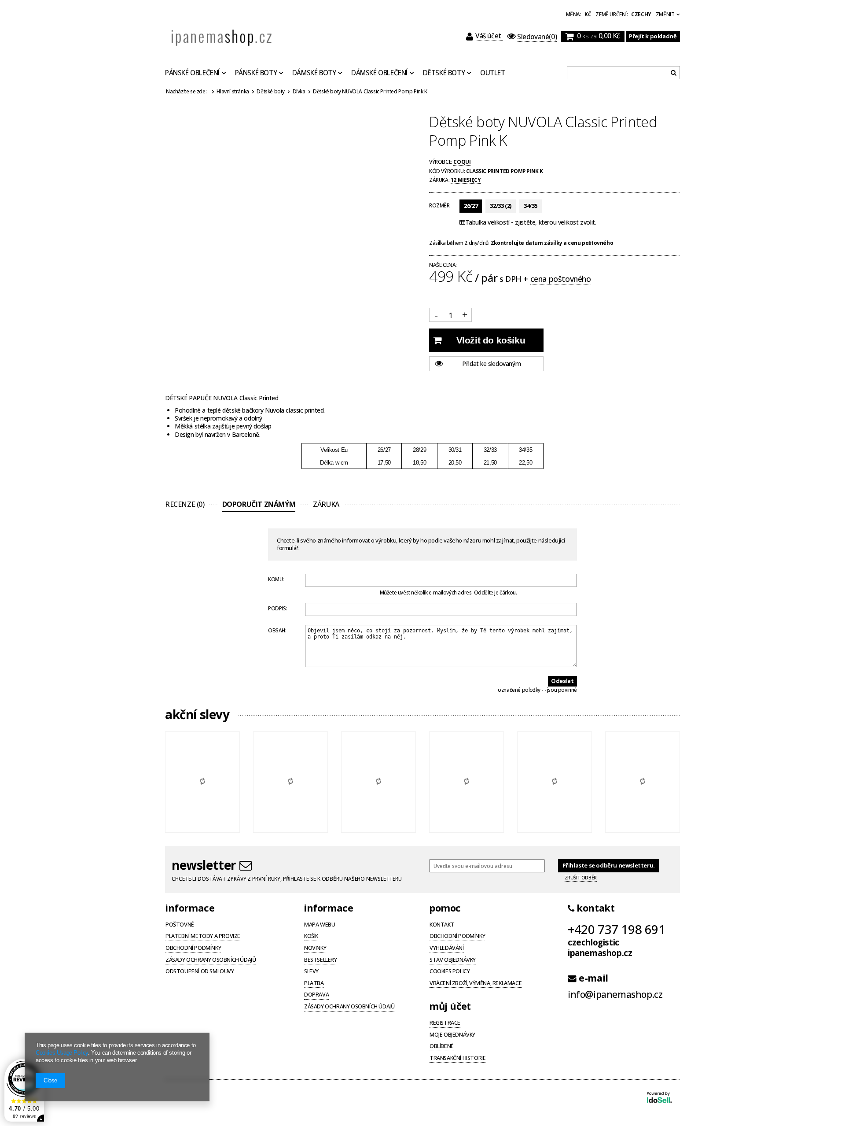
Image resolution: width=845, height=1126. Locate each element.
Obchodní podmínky (193, 948)
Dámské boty (314, 73)
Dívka (299, 91)
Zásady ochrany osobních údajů (210, 960)
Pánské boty (256, 73)
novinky (315, 948)
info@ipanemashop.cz (615, 994)
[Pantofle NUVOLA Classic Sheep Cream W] (290, 782)
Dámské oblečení (379, 73)
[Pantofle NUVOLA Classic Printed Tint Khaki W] (642, 782)
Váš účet (489, 36)
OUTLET (492, 73)
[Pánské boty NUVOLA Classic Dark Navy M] (378, 782)
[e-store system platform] (659, 1098)
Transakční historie (457, 1059)
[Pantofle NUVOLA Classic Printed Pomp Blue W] (202, 782)
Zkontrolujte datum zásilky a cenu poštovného (552, 242)
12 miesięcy (466, 179)
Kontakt (442, 925)
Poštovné (179, 925)
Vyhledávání (447, 948)
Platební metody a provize (202, 937)
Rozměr (439, 205)
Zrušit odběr (581, 878)
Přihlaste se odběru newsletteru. (608, 865)
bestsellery (320, 960)
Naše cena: (443, 265)
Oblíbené (442, 1047)
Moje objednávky (452, 1035)
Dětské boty (444, 73)
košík (311, 937)
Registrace (445, 1023)
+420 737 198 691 (616, 929)
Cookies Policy (450, 972)
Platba (314, 984)
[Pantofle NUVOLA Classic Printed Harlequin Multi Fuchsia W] (554, 782)
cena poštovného (560, 278)
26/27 (471, 206)
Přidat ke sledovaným (491, 363)
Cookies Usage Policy (62, 1052)
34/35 (530, 206)
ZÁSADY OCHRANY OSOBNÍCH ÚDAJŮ (349, 1007)
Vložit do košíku (490, 340)
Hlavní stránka (233, 91)
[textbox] (623, 72)
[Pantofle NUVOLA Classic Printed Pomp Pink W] (466, 782)
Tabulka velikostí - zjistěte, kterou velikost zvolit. (530, 222)
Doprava (316, 995)
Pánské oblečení (192, 73)
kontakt (594, 908)
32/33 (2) (500, 206)
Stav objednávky (453, 960)
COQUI (461, 161)
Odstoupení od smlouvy (199, 972)
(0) (537, 36)
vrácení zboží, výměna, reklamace (476, 984)
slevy (311, 972)
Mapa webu (319, 925)
